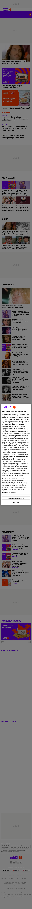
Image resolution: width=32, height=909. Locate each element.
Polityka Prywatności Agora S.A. (10, 458)
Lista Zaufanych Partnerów (9, 492)
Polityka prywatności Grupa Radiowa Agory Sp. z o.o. (15, 456)
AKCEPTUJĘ (16, 502)
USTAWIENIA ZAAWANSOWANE (16, 498)
